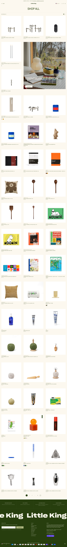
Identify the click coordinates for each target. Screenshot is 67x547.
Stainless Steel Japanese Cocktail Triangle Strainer (55, 463)
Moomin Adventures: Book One (6, 250)
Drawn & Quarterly (49, 223)
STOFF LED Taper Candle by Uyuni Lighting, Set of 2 (10, 63)
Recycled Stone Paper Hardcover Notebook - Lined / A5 (55, 171)
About (32, 524)
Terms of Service (33, 534)
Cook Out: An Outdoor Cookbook (29, 250)
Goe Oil (47, 330)
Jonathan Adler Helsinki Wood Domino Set (8, 276)
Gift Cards (32, 531)
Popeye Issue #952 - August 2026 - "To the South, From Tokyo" (55, 277)
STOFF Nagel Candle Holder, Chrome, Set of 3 (31, 37)
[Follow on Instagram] (64, 543)
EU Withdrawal (33, 535)
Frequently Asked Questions (33, 526)
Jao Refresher (3, 330)
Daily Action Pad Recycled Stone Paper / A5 (31, 171)
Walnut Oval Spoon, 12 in (50, 198)
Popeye (47, 275)
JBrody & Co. (26, 197)
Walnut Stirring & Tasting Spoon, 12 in (30, 224)
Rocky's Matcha (48, 116)
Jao (2, 329)
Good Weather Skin (49, 435)
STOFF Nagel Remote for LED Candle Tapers (53, 37)
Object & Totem (4, 409)
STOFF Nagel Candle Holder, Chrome (7, 37)
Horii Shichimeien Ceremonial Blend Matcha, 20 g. (10, 144)
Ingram (2, 435)
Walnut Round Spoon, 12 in (28, 198)
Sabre (2, 462)
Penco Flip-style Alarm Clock (29, 303)
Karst (2, 170)
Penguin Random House (28, 143)
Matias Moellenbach (27, 435)
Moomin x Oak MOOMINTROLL (50, 144)
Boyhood (47, 143)
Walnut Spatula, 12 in (5, 224)
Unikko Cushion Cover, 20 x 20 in (7, 198)
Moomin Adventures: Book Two (51, 224)
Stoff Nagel (3, 36)
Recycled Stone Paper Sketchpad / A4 (8, 171)
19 (37, 495)
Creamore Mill (3, 355)
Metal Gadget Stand (49, 303)
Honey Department (27, 409)
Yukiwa (47, 462)
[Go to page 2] (40, 495)
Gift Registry (33, 530)
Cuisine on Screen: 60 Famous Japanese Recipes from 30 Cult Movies (33, 145)
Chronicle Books (4, 275)
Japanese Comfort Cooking (50, 250)
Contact (32, 523)
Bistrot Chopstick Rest (5, 463)
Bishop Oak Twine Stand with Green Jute (31, 356)
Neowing (47, 409)
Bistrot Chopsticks (27, 463)
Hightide (47, 302)
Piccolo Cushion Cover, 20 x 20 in (7, 303)
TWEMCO (25, 302)
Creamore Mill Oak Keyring (50, 356)
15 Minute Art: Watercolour (28, 276)
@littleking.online (51, 533)
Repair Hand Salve (27, 330)
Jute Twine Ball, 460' (5, 356)
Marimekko (3, 197)
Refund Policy (33, 529)
